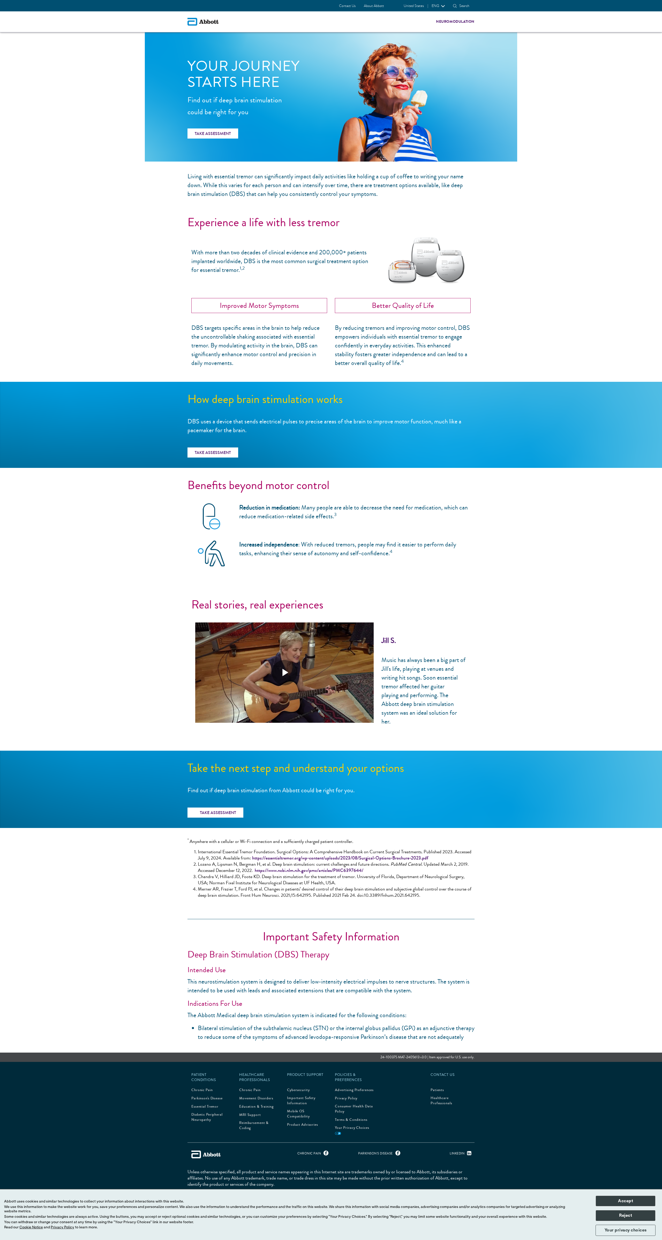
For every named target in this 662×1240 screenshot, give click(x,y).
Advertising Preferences (354, 1090)
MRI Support (250, 1114)
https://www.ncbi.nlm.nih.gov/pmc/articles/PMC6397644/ (309, 870)
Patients (437, 1090)
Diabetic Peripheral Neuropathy (207, 1117)
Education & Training (256, 1106)
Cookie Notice (31, 1227)
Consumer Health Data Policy (354, 1109)
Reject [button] (625, 1215)
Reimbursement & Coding (254, 1125)
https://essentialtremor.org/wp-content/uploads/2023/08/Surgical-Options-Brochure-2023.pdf (340, 858)
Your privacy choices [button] (626, 1230)
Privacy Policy (346, 1098)
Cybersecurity (298, 1090)
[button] (455, 6)
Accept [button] (625, 1201)
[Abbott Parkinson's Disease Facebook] (396, 1154)
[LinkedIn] (467, 1154)
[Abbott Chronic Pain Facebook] (324, 1154)
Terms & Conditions (351, 1119)
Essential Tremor (205, 1106)
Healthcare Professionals (441, 1101)
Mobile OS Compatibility (298, 1114)
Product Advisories (302, 1124)
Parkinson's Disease (207, 1098)
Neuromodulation (455, 21)
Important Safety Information (301, 1101)
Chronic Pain (202, 1090)
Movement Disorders (256, 1098)
